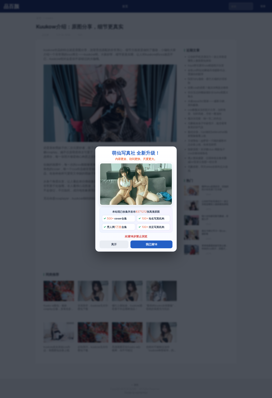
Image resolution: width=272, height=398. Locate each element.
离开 (114, 244)
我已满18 (151, 244)
